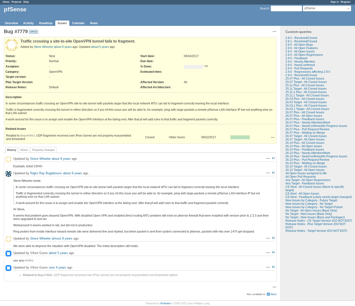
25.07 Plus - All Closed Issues (304, 78)
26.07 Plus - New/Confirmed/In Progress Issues (316, 126)
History (11, 149)
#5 (273, 266)
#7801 (29, 260)
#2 (273, 172)
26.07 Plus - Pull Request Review (307, 129)
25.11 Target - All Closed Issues (306, 88)
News (94, 23)
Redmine (165, 303)
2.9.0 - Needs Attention (300, 61)
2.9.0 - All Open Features (301, 48)
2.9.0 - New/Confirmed (300, 65)
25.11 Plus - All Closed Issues (304, 85)
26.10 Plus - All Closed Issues (304, 143)
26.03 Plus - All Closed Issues (304, 99)
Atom (273, 294)
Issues (62, 23)
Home (6, 1)
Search (264, 8)
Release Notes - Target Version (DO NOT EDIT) (316, 231)
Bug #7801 (27, 135)
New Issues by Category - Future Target (311, 200)
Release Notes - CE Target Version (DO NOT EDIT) (318, 220)
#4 (273, 252)
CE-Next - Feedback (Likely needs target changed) (318, 197)
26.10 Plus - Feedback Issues (304, 149)
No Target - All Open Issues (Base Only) (311, 210)
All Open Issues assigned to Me (306, 173)
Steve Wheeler (43, 47)
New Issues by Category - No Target (309, 203)
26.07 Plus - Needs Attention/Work (307, 122)
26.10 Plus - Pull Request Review (307, 159)
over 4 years (57, 267)
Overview (11, 23)
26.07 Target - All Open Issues (305, 139)
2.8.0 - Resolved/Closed (301, 38)
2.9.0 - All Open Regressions (304, 55)
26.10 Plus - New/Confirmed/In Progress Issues (316, 156)
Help (26, 1)
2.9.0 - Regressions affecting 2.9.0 (307, 71)
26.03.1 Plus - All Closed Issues (306, 105)
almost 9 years (62, 238)
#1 (273, 158)
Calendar (78, 23)
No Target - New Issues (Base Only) (308, 214)
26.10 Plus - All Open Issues (303, 146)
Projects (16, 1)
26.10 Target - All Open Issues (305, 170)
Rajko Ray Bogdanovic (46, 173)
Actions (273, 137)
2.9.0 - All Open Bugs (299, 44)
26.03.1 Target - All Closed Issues (307, 109)
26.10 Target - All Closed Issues (306, 166)
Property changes (43, 149)
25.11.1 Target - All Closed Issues (307, 95)
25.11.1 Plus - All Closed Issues (306, 92)
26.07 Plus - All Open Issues (303, 115)
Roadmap (45, 23)
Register (346, 1)
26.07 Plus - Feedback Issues (304, 119)
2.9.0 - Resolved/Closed (301, 75)
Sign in (335, 1)
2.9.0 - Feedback (296, 58)
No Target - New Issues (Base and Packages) (315, 217)
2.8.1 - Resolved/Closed (301, 41)
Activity (28, 23)
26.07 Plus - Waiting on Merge (305, 132)
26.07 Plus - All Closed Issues (304, 112)
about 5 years (100, 47)
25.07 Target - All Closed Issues (306, 82)
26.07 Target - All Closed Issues (306, 136)
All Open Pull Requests (300, 176)
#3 (273, 237)
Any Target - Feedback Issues (304, 183)
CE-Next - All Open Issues (302, 193)
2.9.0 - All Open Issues (300, 51)
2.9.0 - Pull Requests (299, 68)
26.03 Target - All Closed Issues (306, 102)
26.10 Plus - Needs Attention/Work (307, 153)
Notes (24, 149)
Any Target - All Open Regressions (307, 180)
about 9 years (63, 47)
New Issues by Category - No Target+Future (314, 207)
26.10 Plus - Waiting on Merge (305, 163)
